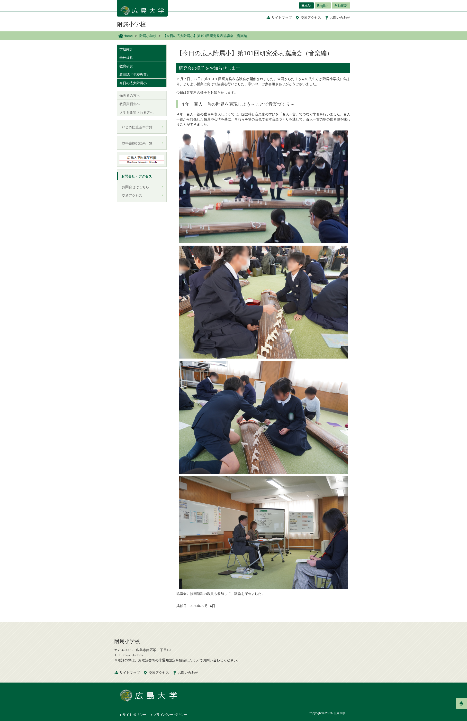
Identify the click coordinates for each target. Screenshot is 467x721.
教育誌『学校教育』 (134, 74)
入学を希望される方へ (136, 112)
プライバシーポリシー (170, 715)
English (322, 6)
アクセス (311, 17)
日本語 (306, 6)
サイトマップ (281, 17)
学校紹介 (126, 49)
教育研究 (126, 66)
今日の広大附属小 (133, 83)
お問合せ (340, 17)
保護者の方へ (129, 95)
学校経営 (126, 58)
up (461, 705)
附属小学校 (131, 24)
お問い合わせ (188, 673)
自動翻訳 (341, 6)
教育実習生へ (129, 104)
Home (128, 36)
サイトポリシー (134, 715)
